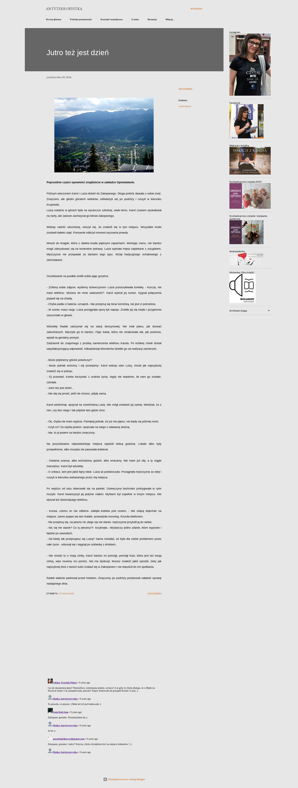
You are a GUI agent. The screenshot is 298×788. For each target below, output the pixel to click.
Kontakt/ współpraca (112, 19)
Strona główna (53, 19)
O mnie (135, 19)
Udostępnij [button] (185, 89)
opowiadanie (184, 106)
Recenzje (152, 19)
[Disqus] (104, 636)
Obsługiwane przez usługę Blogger (126, 779)
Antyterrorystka (64, 8)
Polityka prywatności (81, 19)
